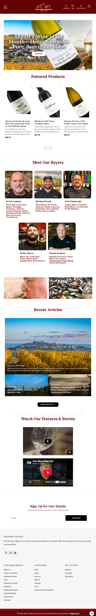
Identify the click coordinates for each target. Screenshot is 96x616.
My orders (68, 573)
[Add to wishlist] (31, 86)
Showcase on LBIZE (11, 583)
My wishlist (69, 576)
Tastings (37, 583)
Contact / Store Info (10, 573)
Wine (36, 570)
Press (6, 580)
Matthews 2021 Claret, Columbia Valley (15, 122)
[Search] (88, 6)
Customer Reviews (10, 576)
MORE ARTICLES (47, 404)
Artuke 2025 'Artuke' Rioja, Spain (76, 122)
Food (36, 587)
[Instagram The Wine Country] (10, 553)
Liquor (36, 573)
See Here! (38, 54)
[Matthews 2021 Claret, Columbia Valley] (18, 102)
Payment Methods (10, 593)
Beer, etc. (37, 576)
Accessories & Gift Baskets (44, 590)
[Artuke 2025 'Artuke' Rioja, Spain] (77, 102)
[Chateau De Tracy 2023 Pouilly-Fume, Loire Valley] (48, 102)
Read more (74, 614)
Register (68, 570)
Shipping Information (11, 590)
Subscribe (7, 600)
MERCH (37, 580)
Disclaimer (7, 587)
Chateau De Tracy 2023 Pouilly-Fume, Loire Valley (46, 122)
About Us (7, 570)
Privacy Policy (8, 597)
